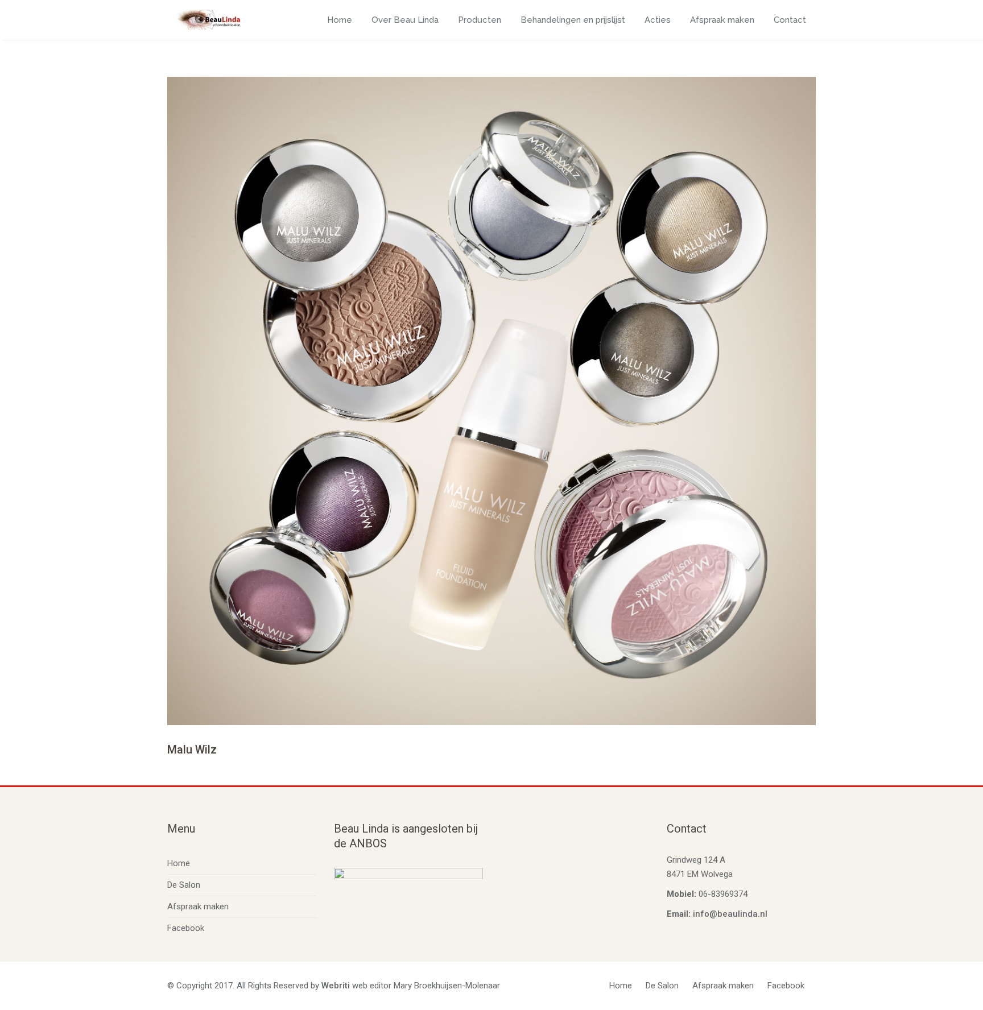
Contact (790, 20)
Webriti (335, 985)
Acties (658, 20)
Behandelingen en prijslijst (573, 20)
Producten (479, 20)
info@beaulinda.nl (730, 914)
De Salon (183, 885)
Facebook (185, 928)
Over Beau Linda (405, 20)
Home (339, 20)
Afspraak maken (722, 20)
